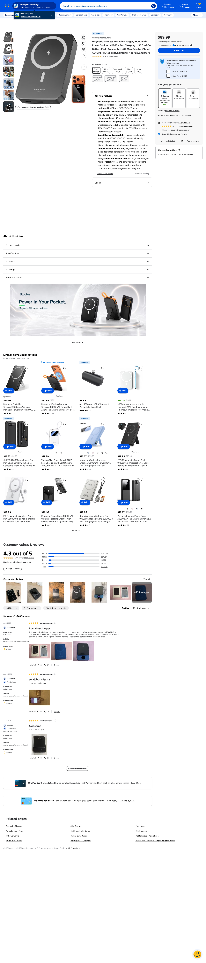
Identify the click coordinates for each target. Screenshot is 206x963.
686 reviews (29, 558)
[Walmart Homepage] (7, 6)
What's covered (172, 63)
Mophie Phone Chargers (80, 841)
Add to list (170, 141)
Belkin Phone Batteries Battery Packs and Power (155, 841)
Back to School (65, 15)
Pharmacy (108, 15)
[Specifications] (148, 253)
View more (76, 531)
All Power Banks (12, 836)
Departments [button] (11, 15)
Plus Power (140, 826)
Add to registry (193, 141)
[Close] (52, 15)
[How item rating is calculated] (30, 562)
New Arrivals (122, 15)
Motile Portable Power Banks (147, 836)
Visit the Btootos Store (101, 38)
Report (57, 665)
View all (146, 579)
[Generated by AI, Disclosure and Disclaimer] (148, 173)
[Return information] (191, 45)
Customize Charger (14, 826)
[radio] (96, 70)
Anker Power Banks (14, 841)
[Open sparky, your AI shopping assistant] (197, 954)
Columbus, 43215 (172, 110)
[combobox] (108, 6)
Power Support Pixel (14, 831)
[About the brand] (148, 277)
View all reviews (12, 569)
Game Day (155, 15)
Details (184, 134)
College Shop (81, 15)
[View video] (83, 55)
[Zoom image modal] (83, 49)
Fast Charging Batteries (80, 831)
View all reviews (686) (77, 768)
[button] (167, 6)
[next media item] (83, 66)
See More (76, 342)
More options (186, 115)
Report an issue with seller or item (176, 130)
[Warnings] (148, 269)
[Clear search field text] (147, 6)
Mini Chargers (141, 831)
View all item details (105, 173)
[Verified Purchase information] (55, 623)
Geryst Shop (185, 123)
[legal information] (180, 42)
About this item (13, 236)
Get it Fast (95, 15)
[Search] (153, 6)
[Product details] (148, 245)
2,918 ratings (113, 56)
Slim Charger (75, 826)
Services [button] (28, 15)
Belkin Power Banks (78, 836)
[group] (105, 56)
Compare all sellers (185, 154)
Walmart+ (168, 15)
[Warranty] (148, 261)
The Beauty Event (139, 15)
